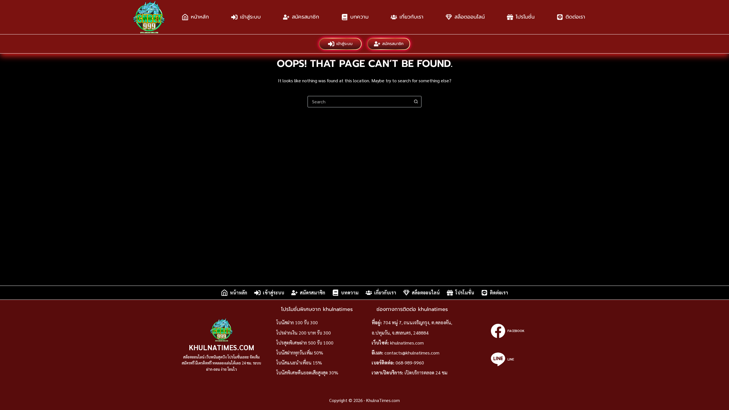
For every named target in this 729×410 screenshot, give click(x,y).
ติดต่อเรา (575, 17)
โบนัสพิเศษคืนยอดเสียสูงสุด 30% (307, 373)
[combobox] (359, 101)
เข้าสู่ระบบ (250, 17)
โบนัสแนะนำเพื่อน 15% (299, 363)
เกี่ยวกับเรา (411, 17)
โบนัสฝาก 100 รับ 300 (297, 322)
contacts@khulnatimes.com (411, 353)
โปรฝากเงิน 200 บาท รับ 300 (303, 333)
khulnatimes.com (407, 343)
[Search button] (415, 101)
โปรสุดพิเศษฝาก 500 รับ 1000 (304, 343)
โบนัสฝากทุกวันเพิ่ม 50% (299, 353)
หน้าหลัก (200, 17)
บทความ (359, 17)
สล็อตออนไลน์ (469, 17)
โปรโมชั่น (525, 17)
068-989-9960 (410, 363)
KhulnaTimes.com (221, 347)
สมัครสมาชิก (305, 17)
